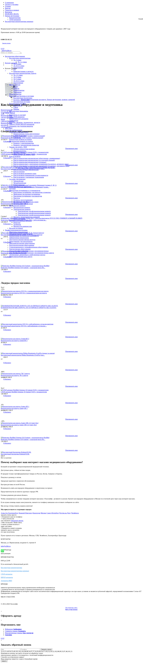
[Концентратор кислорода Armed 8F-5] (15, 339)
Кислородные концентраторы (11, 568)
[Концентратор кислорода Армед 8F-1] (15, 406)
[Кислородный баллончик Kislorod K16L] (16, 452)
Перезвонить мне (71, 264)
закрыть (4, 661)
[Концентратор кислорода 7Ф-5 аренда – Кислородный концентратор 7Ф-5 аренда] (15, 373)
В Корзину (7, 271)
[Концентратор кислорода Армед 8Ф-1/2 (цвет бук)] (19, 423)
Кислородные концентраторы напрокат (15, 571)
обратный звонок (17, 520)
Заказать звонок (6, 43)
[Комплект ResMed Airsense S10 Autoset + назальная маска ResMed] (25, 266)
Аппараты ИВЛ (6, 581)
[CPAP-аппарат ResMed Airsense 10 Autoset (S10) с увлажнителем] (24, 390)
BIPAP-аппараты (7, 577)
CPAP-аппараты (6, 574)
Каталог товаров (11, 63)
